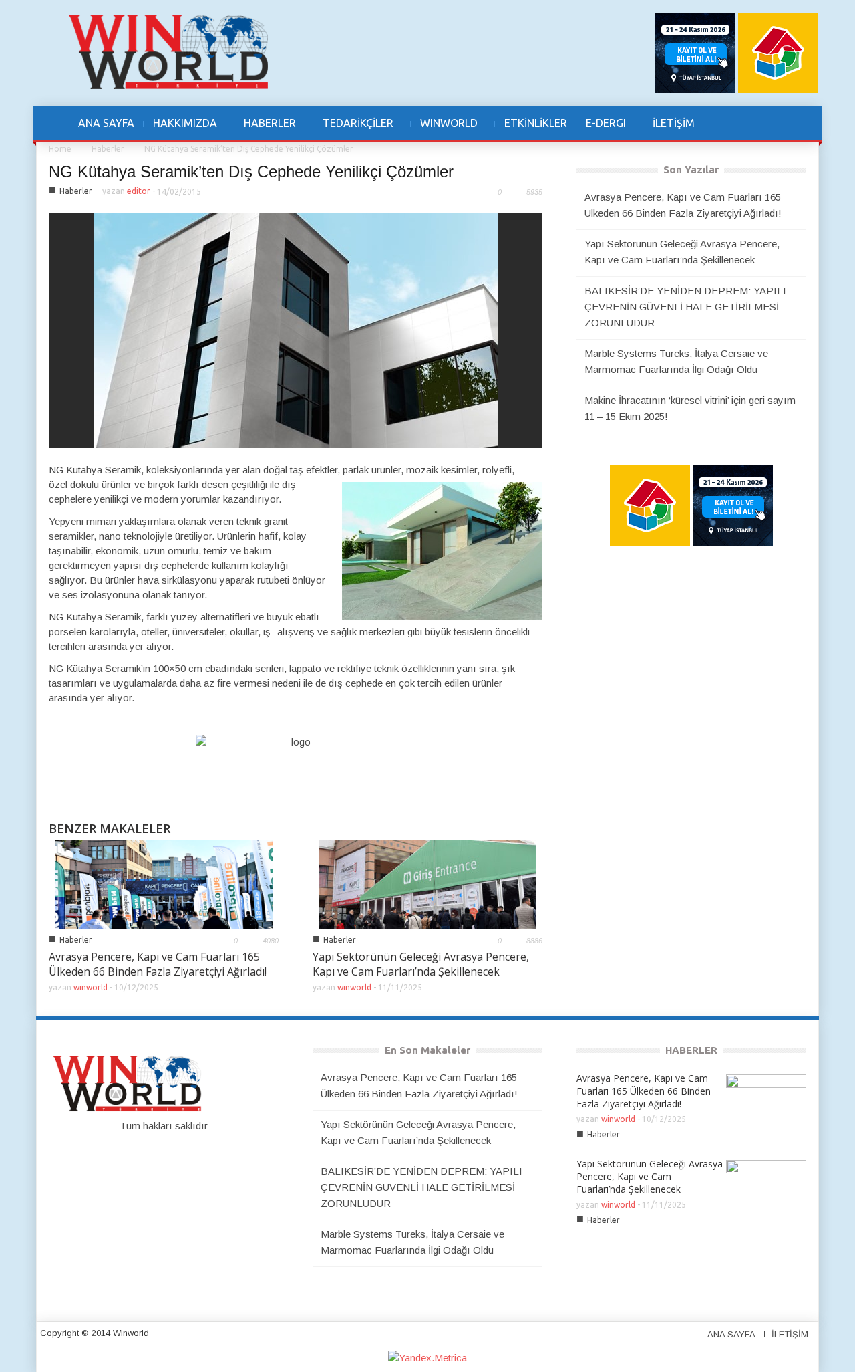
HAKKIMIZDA (180, 129)
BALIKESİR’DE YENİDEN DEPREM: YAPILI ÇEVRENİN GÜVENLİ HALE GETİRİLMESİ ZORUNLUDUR (685, 306)
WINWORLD (444, 129)
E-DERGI (601, 129)
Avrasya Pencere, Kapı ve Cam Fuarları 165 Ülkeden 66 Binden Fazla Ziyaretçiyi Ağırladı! (158, 964)
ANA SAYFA (106, 123)
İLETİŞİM (674, 123)
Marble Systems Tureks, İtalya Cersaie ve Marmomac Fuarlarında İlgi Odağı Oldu (676, 361)
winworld (90, 987)
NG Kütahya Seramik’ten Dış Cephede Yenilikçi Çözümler (251, 171)
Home (60, 148)
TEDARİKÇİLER (353, 129)
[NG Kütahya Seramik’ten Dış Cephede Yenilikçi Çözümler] (296, 329)
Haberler (108, 148)
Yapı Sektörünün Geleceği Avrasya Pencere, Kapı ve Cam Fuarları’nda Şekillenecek (421, 964)
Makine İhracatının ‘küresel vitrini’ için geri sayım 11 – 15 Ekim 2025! (690, 408)
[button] (772, 123)
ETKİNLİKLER (535, 123)
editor (138, 191)
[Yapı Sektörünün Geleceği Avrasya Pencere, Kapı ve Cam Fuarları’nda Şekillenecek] (427, 883)
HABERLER (265, 129)
